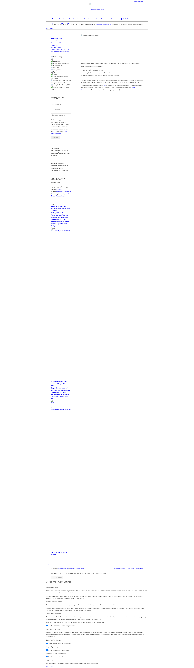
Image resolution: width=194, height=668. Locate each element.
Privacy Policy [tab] (50, 660)
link (105, 85)
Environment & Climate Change (103, 24)
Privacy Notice (50, 667)
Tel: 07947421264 (138, 1)
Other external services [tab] (53, 629)
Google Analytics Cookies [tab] (53, 613)
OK (53, 577)
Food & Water (55, 41)
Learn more (59, 577)
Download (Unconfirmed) (63, 191)
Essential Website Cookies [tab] (54, 601)
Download (59, 189)
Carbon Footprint (56, 43)
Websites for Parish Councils (77, 568)
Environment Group (56, 38)
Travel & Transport (56, 47)
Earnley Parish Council (63, 568)
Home (92, 24)
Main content (50, 28)
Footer (48, 565)
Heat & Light (54, 45)
